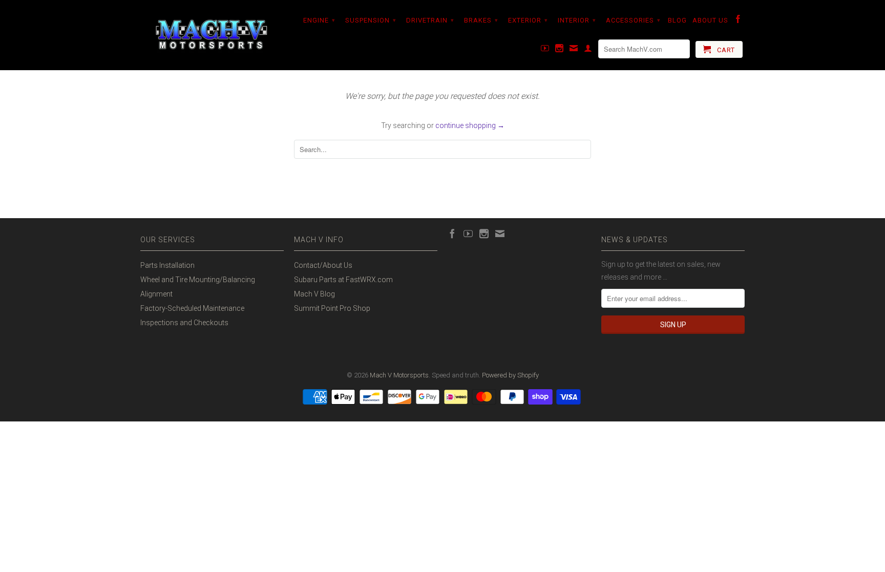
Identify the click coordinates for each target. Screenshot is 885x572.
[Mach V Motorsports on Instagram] (559, 50)
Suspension (370, 20)
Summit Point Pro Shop (332, 308)
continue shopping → (469, 125)
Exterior (528, 20)
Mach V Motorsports (399, 375)
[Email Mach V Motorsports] (574, 50)
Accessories (633, 20)
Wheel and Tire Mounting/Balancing (197, 280)
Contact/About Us (323, 265)
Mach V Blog (314, 294)
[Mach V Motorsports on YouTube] (545, 50)
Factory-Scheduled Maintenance (192, 308)
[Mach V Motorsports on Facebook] (738, 21)
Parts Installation (167, 265)
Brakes (481, 20)
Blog (677, 20)
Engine (319, 20)
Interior (577, 20)
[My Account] (588, 50)
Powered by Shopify (510, 375)
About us (710, 20)
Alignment (156, 294)
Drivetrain (430, 20)
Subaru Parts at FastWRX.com (343, 280)
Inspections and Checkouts (184, 323)
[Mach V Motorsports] (212, 35)
